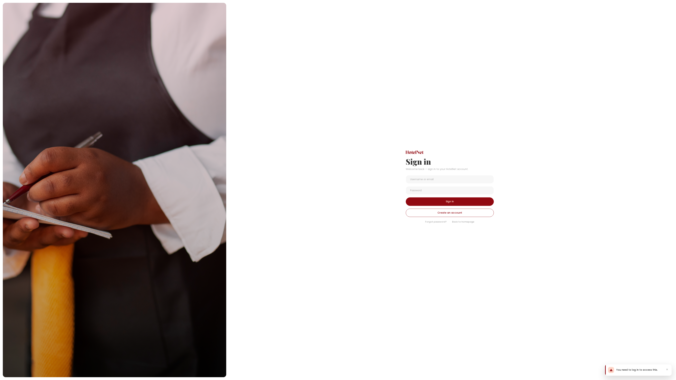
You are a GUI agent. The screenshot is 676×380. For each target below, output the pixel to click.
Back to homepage (463, 221)
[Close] (667, 369)
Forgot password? (436, 221)
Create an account (449, 212)
